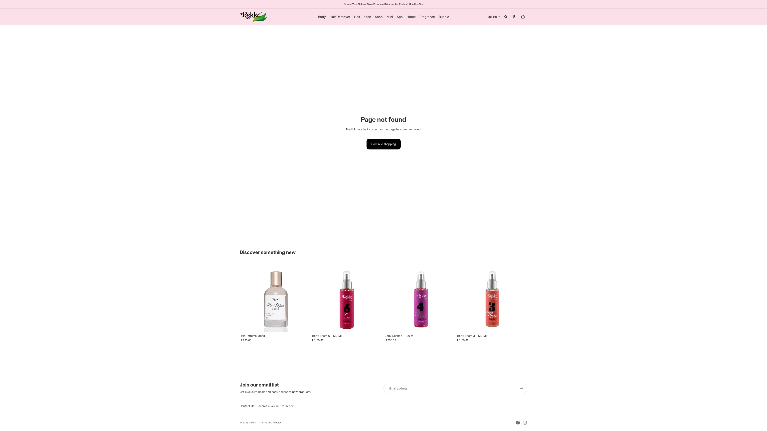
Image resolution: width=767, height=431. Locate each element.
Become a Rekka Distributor (275, 406)
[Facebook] (518, 422)
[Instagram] (525, 422)
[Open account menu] (514, 16)
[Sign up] (522, 388)
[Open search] (505, 16)
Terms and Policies (270, 422)
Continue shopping (383, 144)
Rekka (252, 422)
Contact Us (247, 406)
